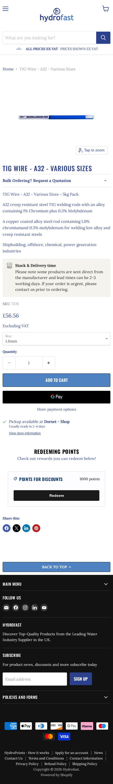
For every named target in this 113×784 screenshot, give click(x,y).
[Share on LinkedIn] (26, 528)
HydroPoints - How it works (26, 753)
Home (8, 69)
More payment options (56, 409)
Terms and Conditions (46, 758)
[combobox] (49, 38)
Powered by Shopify (57, 775)
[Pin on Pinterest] (36, 528)
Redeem (56, 495)
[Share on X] (16, 528)
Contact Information (86, 758)
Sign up (81, 679)
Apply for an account (71, 753)
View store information (25, 433)
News (98, 753)
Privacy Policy (27, 764)
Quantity (10, 352)
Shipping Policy (84, 764)
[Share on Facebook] (7, 528)
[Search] (103, 38)
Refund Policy (55, 764)
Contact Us (14, 758)
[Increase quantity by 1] (49, 362)
